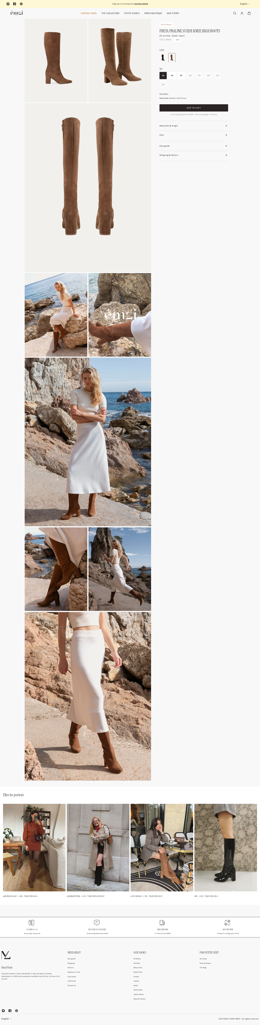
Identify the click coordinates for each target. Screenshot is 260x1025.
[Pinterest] (21, 4)
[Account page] (242, 13)
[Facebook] (14, 4)
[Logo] (16, 13)
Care (161, 135)
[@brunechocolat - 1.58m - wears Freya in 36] (34, 851)
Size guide (164, 146)
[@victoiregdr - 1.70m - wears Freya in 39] (162, 851)
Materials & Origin (168, 126)
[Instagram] (8, 4)
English (5, 1018)
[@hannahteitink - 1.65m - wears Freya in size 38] (98, 851)
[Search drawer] (234, 13)
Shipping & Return (168, 155)
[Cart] (249, 13)
